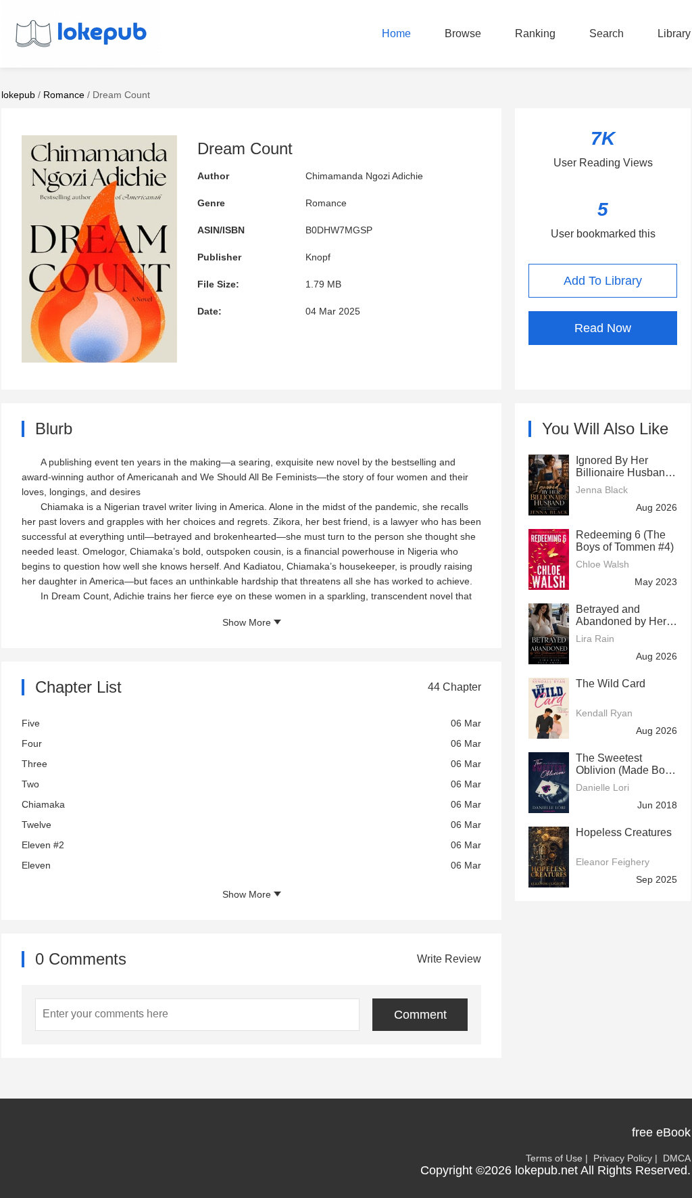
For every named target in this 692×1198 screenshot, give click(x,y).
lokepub (18, 94)
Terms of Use (554, 1158)
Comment (420, 1014)
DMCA (677, 1158)
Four (32, 743)
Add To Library (603, 280)
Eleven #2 (43, 844)
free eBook (661, 1132)
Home (396, 33)
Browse (463, 33)
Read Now (602, 328)
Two (30, 784)
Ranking (535, 33)
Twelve (36, 824)
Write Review (449, 959)
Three (34, 763)
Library (674, 33)
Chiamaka (43, 804)
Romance (63, 94)
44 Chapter (454, 687)
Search (606, 33)
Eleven (36, 865)
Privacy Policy (622, 1158)
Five (31, 723)
